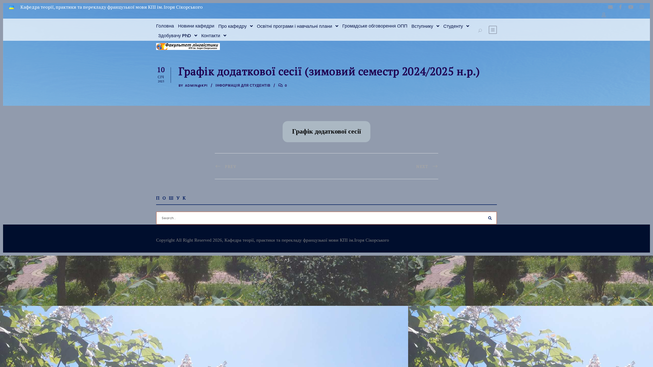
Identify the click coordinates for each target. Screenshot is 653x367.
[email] (610, 7)
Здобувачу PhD (174, 35)
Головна (165, 26)
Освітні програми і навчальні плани (294, 26)
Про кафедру (232, 26)
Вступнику (422, 26)
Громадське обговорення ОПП (374, 26)
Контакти (210, 35)
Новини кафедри (196, 26)
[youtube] (630, 7)
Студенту (453, 26)
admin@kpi (196, 85)
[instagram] (642, 7)
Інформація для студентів (243, 85)
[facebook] (620, 7)
